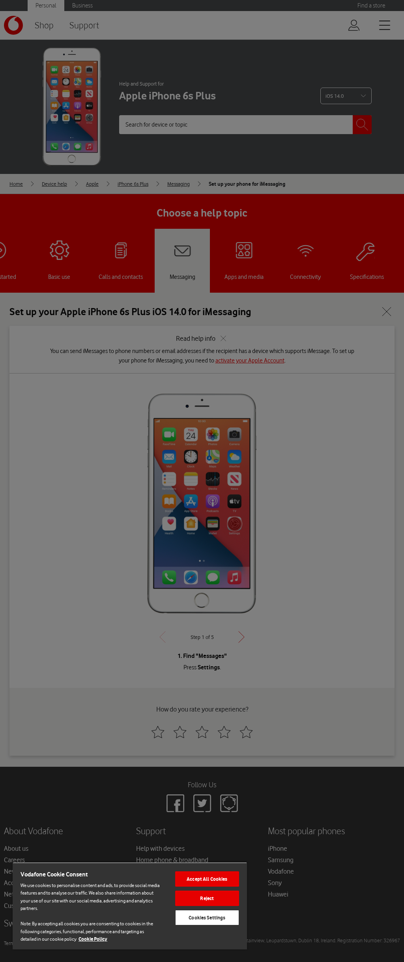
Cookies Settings (207, 918)
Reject (207, 898)
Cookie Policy (93, 939)
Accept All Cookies (207, 879)
